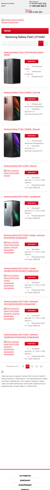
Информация (25, 485)
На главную (25, 476)
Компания (25, 481)
